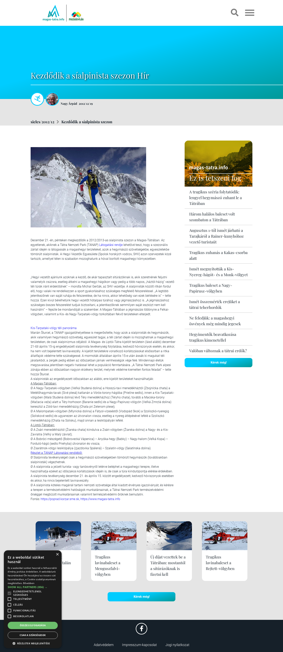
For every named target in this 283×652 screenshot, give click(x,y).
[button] (33, 642)
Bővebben (28, 583)
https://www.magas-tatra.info (100, 499)
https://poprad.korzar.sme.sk (60, 499)
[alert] (33, 599)
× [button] (57, 554)
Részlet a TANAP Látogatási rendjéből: (56, 453)
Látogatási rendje (111, 245)
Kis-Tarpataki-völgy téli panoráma (54, 328)
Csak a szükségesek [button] (33, 635)
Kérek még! (219, 362)
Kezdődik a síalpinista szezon (86, 121)
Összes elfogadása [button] (33, 625)
